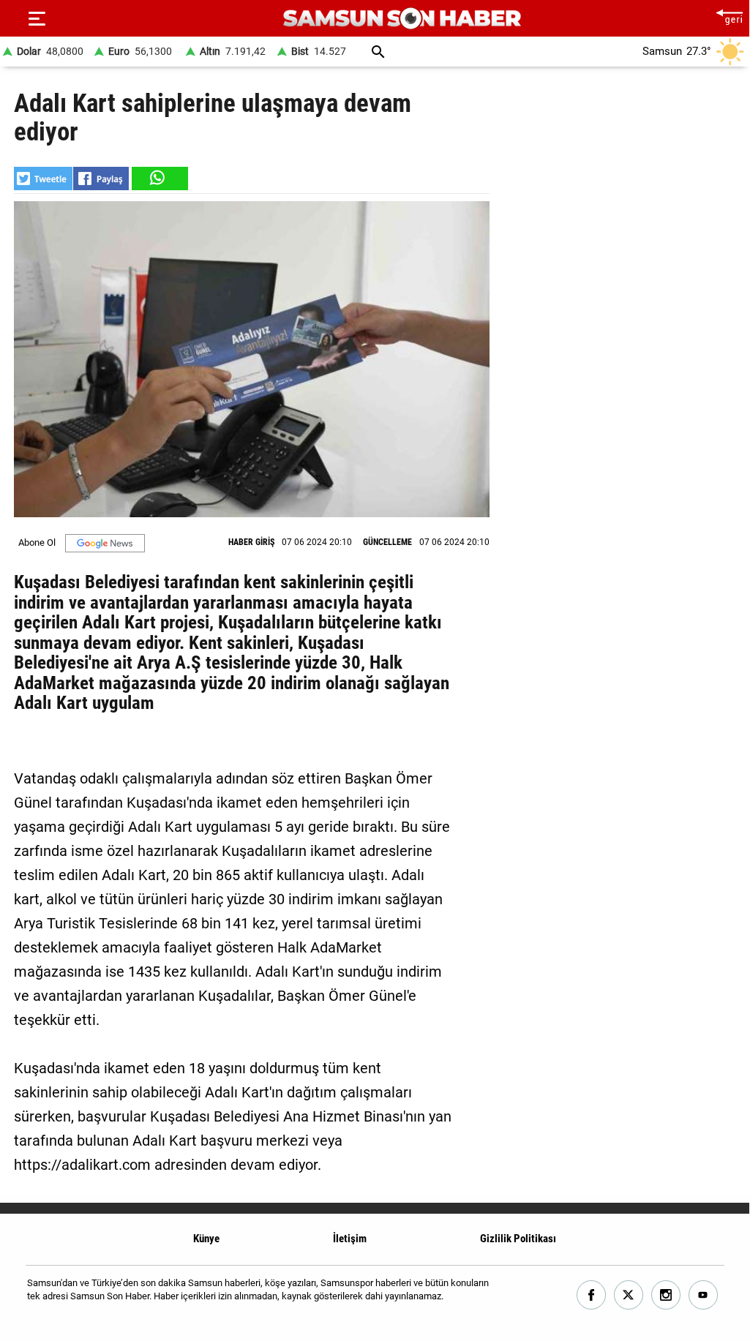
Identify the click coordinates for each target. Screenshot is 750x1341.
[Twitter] (629, 1295)
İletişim (350, 1238)
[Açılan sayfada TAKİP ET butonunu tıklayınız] (105, 543)
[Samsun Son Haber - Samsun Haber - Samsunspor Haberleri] (402, 18)
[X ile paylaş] (43, 178)
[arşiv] (378, 52)
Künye (206, 1238)
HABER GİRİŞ (251, 542)
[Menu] (36, 18)
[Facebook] (592, 1295)
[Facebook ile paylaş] (101, 178)
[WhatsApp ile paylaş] (159, 178)
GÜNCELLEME (387, 542)
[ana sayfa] (729, 15)
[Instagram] (666, 1295)
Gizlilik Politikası (518, 1238)
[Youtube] (704, 1295)
